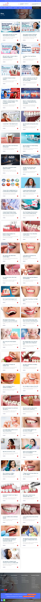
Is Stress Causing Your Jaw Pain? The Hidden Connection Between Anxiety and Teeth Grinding (30, 79)
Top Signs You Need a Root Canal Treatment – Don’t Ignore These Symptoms (29, 168)
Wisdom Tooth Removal (15, 583)
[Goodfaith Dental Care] (6, 4)
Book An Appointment (36, 7)
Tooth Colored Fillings (14, 577)
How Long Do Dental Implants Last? (10, 299)
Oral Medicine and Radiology (35, 587)
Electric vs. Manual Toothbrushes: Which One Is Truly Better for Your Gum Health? (30, 102)
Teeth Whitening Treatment (25, 580)
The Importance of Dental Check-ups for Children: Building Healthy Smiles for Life (30, 539)
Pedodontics (33, 583)
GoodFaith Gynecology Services (28, 596)
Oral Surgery (33, 580)
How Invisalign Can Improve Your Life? (30, 386)
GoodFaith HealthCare (32, 594)
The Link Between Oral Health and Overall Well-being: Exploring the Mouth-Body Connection (9, 539)
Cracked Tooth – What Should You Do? (10, 123)
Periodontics (33, 577)
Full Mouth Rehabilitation (35, 586)
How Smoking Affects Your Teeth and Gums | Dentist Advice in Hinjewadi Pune (30, 342)
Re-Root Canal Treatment (15, 580)
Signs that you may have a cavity (9, 451)
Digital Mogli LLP (31, 600)
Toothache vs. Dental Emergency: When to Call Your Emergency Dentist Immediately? (10, 102)
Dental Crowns (24, 577)
